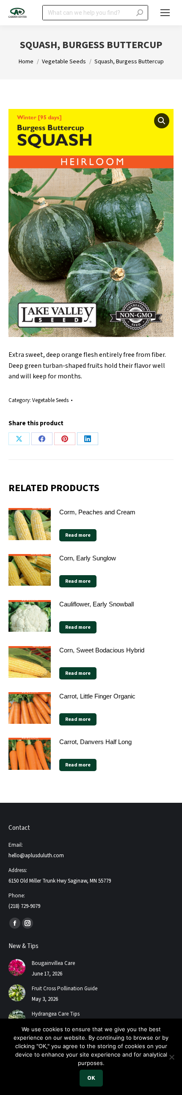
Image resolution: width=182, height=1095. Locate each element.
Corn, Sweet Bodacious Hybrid (101, 650)
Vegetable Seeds (50, 400)
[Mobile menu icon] (165, 12)
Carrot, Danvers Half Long (95, 741)
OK (91, 1078)
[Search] (139, 12)
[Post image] (16, 967)
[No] (171, 1057)
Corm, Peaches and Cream (97, 512)
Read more (78, 535)
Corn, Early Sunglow (87, 558)
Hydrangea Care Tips (56, 1014)
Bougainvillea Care (53, 963)
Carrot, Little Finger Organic (97, 696)
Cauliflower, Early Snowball (96, 604)
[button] (161, 120)
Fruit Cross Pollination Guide (64, 988)
